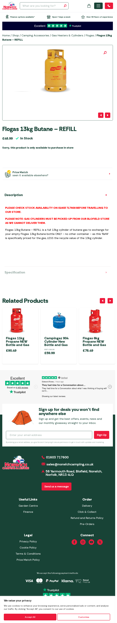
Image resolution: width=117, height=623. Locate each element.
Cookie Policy (28, 547)
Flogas (90, 35)
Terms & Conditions (28, 554)
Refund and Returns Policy (87, 518)
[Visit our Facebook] (74, 542)
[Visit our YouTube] (91, 542)
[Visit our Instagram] (83, 542)
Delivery (87, 506)
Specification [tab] (15, 272)
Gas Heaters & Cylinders (67, 35)
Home (6, 35)
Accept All (30, 617)
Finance (28, 512)
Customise (83, 617)
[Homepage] (9, 6)
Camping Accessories (35, 35)
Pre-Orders (87, 524)
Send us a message (56, 486)
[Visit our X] (100, 542)
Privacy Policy (28, 541)
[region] (57, 609)
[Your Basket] (88, 6)
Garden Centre (28, 506)
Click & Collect (87, 512)
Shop (15, 35)
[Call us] (109, 6)
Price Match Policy (28, 560)
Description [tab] (14, 195)
